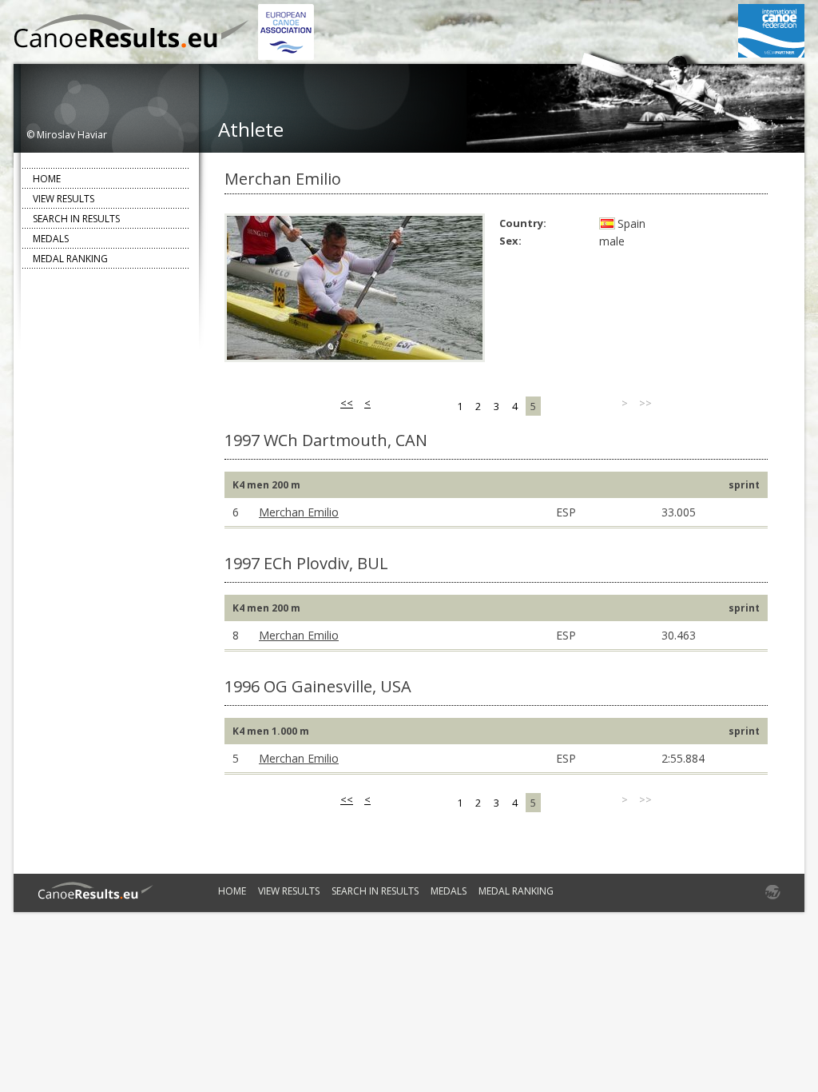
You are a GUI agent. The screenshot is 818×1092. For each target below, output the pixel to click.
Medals (51, 238)
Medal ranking (70, 258)
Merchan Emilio (299, 512)
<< (346, 403)
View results (63, 198)
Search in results (76, 218)
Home (47, 178)
